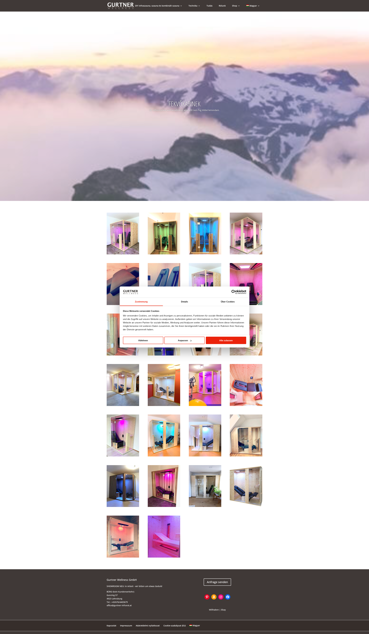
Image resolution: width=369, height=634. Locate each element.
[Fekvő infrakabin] (123, 354)
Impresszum (126, 625)
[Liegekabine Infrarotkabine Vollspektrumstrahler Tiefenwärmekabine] (246, 506)
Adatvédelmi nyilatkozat (148, 625)
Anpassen (183, 340)
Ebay (223, 609)
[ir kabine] (123, 506)
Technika (193, 6)
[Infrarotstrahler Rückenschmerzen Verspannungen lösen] (205, 455)
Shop (234, 6)
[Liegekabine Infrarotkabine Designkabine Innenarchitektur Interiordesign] (164, 506)
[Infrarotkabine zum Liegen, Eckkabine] (246, 405)
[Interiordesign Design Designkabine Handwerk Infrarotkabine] (205, 506)
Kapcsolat (111, 625)
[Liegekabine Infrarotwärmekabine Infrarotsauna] (123, 556)
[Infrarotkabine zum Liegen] (164, 455)
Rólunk (222, 6)
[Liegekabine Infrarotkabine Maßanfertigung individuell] (123, 405)
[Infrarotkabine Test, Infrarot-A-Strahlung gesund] (123, 455)
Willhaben (214, 609)
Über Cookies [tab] (228, 301)
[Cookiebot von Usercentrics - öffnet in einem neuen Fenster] (233, 292)
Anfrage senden (217, 582)
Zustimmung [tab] (141, 301)
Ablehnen (143, 340)
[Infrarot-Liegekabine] (246, 253)
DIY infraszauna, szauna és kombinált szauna (157, 6)
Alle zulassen (226, 340)
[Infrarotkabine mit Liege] (164, 253)
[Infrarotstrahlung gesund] (205, 253)
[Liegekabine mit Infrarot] (123, 253)
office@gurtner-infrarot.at (119, 605)
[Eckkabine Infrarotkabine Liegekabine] (205, 405)
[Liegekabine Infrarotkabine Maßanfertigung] (205, 354)
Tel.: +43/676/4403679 (117, 602)
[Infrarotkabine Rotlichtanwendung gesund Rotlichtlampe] (246, 455)
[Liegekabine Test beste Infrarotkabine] (246, 354)
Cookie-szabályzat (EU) (174, 625)
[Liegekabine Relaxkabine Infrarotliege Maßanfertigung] (164, 405)
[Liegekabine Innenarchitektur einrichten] (164, 354)
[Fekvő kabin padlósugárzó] (164, 556)
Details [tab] (184, 301)
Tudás (209, 6)
